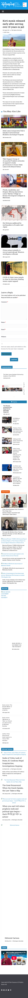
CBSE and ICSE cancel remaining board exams (18, 440)
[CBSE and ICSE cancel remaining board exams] (7, 440)
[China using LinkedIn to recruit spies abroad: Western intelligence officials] (14, 235)
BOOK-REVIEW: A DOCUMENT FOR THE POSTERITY (17, 645)
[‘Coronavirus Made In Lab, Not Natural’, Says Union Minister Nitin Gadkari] (7, 478)
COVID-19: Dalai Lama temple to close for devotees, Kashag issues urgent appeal (13, 279)
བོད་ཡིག (24, 5)
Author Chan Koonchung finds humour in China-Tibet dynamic (7, 737)
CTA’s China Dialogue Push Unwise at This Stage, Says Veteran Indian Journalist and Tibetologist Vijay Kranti (13, 512)
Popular (14, 402)
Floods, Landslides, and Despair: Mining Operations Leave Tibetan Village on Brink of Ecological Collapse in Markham (14, 194)
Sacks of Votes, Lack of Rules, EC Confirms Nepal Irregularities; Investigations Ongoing (13, 762)
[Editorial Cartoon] (14, 880)
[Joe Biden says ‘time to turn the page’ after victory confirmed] (7, 467)
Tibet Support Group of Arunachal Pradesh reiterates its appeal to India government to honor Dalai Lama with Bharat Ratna (13, 163)
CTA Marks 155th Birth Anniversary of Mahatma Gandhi (13, 569)
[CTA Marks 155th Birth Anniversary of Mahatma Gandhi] (14, 564)
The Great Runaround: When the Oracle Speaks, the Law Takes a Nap (12, 788)
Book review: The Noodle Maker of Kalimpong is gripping (7, 707)
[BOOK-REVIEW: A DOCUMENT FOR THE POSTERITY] (6, 646)
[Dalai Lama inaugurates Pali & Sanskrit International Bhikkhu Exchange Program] (14, 116)
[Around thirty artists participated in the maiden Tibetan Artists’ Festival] (14, 555)
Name (3, 322)
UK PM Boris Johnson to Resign (16, 420)
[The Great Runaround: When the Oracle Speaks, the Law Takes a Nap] (14, 781)
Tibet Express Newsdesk (16, 30)
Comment (4, 302)
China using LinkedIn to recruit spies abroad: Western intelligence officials (13, 252)
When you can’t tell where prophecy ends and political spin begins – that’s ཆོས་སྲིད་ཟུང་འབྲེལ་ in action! (13, 811)
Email (3, 329)
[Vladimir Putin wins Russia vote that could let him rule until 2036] (7, 429)
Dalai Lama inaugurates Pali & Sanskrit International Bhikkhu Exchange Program (14, 133)
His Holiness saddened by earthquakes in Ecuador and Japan (13, 225)
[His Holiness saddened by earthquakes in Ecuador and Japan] (14, 206)
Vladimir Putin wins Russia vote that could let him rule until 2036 (18, 430)
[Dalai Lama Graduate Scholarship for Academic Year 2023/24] (12, 388)
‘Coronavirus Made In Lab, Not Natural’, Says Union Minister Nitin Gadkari (17, 480)
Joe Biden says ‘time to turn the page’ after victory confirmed (17, 468)
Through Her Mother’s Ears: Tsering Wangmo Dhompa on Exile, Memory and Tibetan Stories (13, 533)
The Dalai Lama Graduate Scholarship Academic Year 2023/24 (13, 375)
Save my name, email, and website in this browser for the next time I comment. (13, 348)
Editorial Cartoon (12, 938)
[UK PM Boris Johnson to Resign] (7, 420)
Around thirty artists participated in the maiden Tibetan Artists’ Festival (13, 559)
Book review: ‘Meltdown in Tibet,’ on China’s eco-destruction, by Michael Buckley (7, 722)
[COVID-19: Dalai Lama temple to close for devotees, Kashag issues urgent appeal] (14, 262)
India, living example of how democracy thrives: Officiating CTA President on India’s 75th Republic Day (17, 454)
